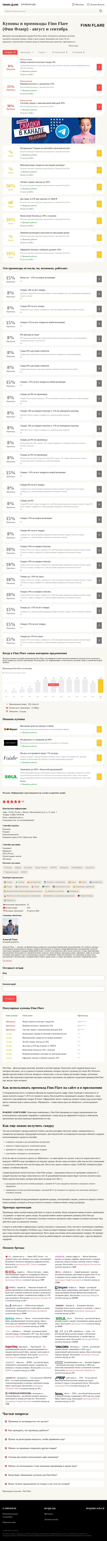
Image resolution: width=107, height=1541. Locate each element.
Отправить (9, 999)
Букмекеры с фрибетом (85, 887)
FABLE (24, 872)
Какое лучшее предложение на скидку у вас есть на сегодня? (39, 1483)
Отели (36, 887)
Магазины (48, 1514)
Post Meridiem (77, 868)
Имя (5, 973)
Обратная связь (9, 1522)
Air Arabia (28, 868)
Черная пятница (86, 896)
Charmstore (64, 868)
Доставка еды (35, 882)
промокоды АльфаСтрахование (68, 1280)
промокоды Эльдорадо (84, 1311)
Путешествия (23, 887)
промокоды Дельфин (36, 1311)
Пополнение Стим (62, 887)
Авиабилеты (97, 882)
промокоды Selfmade (14, 1337)
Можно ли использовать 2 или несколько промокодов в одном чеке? (42, 1466)
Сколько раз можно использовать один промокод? (33, 1457)
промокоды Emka (89, 1339)
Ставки (9, 882)
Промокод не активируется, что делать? (28, 1421)
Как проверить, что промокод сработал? (28, 1430)
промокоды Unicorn (89, 1355)
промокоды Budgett (89, 1295)
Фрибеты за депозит (56, 891)
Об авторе (7, 960)
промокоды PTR (62, 1386)
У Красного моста (11, 872)
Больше (23, 781)
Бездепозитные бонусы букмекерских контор (24, 891)
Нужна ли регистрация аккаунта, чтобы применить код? (36, 1439)
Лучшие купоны (51, 1519)
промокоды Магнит (13, 1280)
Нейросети (11, 900)
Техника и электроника (56, 882)
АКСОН (53, 868)
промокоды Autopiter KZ (40, 1298)
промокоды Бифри (13, 1326)
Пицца (9, 887)
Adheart (18, 868)
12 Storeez (8, 868)
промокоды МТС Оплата (26, 1264)
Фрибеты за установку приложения (60, 896)
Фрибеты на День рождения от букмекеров (23, 896)
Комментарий (9, 984)
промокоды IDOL (90, 1399)
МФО (47, 887)
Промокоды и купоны (12, 1491)
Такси (84, 882)
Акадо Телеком (41, 868)
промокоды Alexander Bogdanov (79, 1370)
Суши (73, 882)
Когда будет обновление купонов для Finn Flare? (32, 1475)
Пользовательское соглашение (10, 1515)
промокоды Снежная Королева (18, 1401)
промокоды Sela (78, 1324)
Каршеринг (74, 891)
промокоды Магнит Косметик (86, 1264)
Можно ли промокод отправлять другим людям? (32, 1448)
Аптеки (21, 882)
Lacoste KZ (90, 868)
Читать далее (73, 46)
